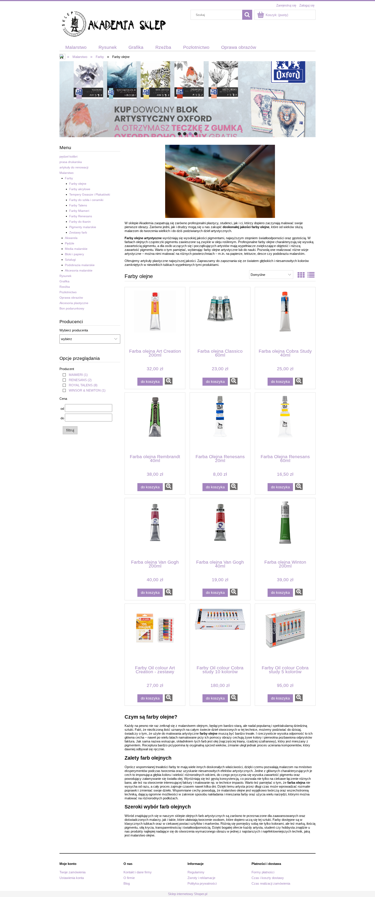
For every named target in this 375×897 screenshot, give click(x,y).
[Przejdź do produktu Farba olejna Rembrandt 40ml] (155, 423)
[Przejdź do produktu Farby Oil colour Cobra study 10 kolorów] (220, 634)
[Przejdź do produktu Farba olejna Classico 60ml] (220, 317)
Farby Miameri (79, 210)
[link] (74, 375)
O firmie (129, 878)
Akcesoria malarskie (78, 270)
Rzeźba (64, 286)
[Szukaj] (247, 15)
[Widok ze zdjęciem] (301, 275)
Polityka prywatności (202, 883)
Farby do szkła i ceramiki (86, 200)
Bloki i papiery (74, 254)
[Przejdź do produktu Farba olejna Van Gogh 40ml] (220, 528)
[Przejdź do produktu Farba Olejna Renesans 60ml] (285, 423)
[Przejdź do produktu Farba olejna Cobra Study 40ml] (285, 317)
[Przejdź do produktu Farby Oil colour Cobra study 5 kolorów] (285, 634)
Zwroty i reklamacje (201, 878)
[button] (169, 381)
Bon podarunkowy (71, 308)
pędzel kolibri (68, 156)
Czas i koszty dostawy (268, 878)
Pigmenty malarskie (82, 227)
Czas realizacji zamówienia (271, 883)
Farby (69, 178)
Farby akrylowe (79, 189)
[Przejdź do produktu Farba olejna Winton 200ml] (285, 528)
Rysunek (65, 276)
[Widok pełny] (311, 275)
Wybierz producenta (73, 330)
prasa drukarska (70, 162)
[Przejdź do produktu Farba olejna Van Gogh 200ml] (155, 528)
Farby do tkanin (80, 221)
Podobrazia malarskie (80, 265)
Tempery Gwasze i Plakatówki (89, 194)
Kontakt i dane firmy (137, 872)
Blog (126, 883)
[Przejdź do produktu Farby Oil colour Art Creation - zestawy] (155, 634)
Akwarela (71, 238)
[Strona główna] (113, 24)
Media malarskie (76, 248)
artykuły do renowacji (73, 167)
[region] (187, 99)
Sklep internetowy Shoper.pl (187, 894)
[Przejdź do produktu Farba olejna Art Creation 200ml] (155, 317)
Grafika (64, 281)
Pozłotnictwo (68, 292)
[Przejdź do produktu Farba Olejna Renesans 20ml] (220, 423)
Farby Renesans (80, 216)
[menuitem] (76, 47)
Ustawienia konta (71, 878)
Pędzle (69, 243)
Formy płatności (263, 872)
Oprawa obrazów (71, 297)
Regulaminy (196, 872)
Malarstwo (66, 172)
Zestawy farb (78, 232)
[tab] (179, 133)
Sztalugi (70, 259)
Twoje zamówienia (72, 872)
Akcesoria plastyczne (73, 303)
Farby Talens (78, 205)
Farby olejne (77, 183)
